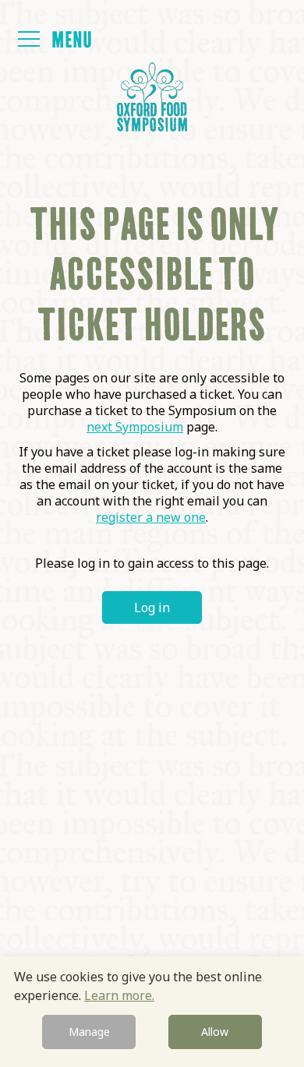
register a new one (151, 517)
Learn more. (119, 995)
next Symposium (135, 426)
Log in (152, 607)
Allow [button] (214, 1031)
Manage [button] (89, 1031)
